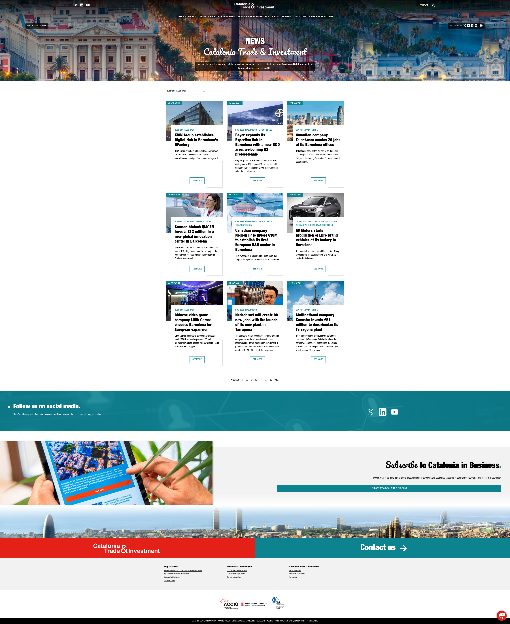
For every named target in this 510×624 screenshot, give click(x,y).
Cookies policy (224, 621)
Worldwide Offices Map (297, 574)
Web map (270, 621)
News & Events (281, 17)
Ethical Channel (238, 621)
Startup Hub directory (234, 577)
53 (272, 381)
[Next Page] (277, 379)
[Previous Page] (235, 379)
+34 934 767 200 (312, 621)
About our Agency (295, 571)
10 (257, 381)
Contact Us (293, 577)
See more (198, 182)
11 (262, 381)
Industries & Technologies (217, 17)
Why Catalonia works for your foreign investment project (183, 571)
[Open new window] (502, 616)
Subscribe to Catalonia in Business (389, 488)
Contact (424, 5)
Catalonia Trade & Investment (313, 17)
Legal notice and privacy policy (204, 621)
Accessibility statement (255, 621)
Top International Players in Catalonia (176, 574)
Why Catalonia (186, 17)
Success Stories (169, 580)
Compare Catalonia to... (172, 577)
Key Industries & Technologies (237, 571)
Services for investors (253, 17)
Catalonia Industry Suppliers (236, 574)
